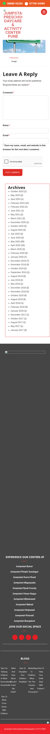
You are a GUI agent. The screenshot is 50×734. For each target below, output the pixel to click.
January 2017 (17, 330)
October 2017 (17, 318)
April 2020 (15, 245)
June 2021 (16, 211)
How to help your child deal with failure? (40, 678)
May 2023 (15, 195)
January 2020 (17, 257)
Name (6, 125)
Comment (8, 92)
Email (6, 135)
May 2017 (15, 326)
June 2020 (16, 238)
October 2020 (17, 226)
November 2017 (18, 315)
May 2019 (15, 284)
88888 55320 (15, 3)
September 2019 (18, 272)
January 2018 (17, 311)
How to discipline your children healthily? (22, 675)
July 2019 (15, 280)
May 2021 (15, 214)
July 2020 (15, 234)
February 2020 (18, 253)
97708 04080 (37, 3)
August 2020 (17, 230)
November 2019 (18, 264)
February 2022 (18, 207)
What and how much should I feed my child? (13, 680)
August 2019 (17, 276)
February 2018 (18, 307)
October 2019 (17, 268)
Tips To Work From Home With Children (4, 704)
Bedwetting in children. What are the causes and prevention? (31, 680)
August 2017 (17, 322)
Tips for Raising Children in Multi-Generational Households (4, 676)
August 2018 (17, 299)
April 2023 (15, 199)
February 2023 (18, 203)
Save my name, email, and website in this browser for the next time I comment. (24, 147)
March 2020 (16, 249)
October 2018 (17, 295)
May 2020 (15, 241)
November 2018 (18, 291)
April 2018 (15, 303)
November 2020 (18, 222)
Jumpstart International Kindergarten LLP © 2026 (24, 729)
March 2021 (16, 218)
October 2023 (17, 191)
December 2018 (18, 288)
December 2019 (18, 261)
